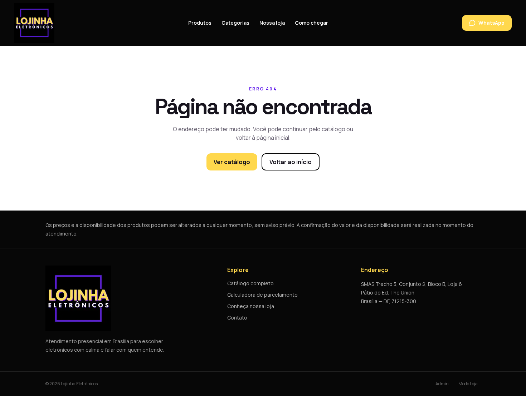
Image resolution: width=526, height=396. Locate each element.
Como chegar (311, 22)
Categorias (235, 22)
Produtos (199, 22)
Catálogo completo (250, 283)
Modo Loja (468, 384)
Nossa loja (272, 22)
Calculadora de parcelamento (262, 294)
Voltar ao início (290, 162)
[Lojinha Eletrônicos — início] (34, 23)
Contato (237, 317)
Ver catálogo (232, 162)
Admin (442, 384)
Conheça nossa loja (250, 306)
